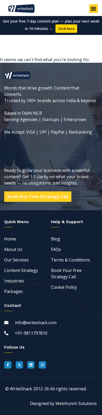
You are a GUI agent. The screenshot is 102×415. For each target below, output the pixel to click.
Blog (55, 239)
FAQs (56, 249)
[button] (93, 8)
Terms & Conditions (70, 260)
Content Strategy (21, 270)
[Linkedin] (31, 365)
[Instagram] (42, 365)
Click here (66, 28)
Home (10, 239)
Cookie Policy (64, 287)
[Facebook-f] (8, 365)
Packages (13, 291)
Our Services (16, 260)
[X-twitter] (19, 365)
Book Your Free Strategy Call (66, 273)
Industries (14, 281)
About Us (13, 249)
